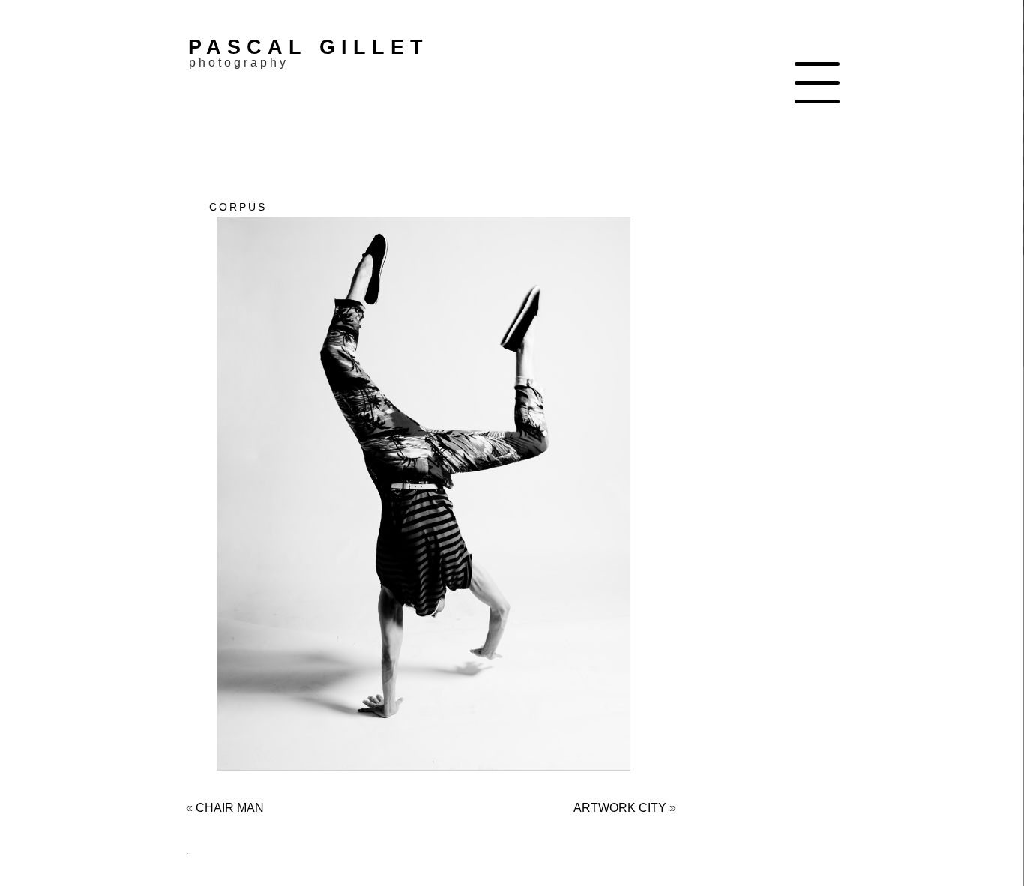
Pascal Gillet (308, 46)
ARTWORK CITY (619, 807)
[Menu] (817, 82)
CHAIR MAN (230, 807)
